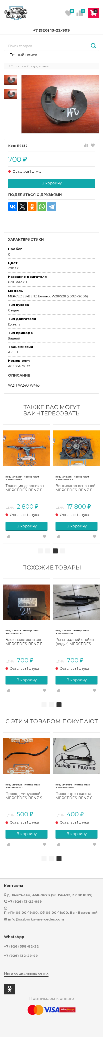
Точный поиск (23, 55)
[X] (22, 206)
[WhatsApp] (42, 206)
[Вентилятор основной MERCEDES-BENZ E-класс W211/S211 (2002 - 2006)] (76, 448)
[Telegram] (51, 206)
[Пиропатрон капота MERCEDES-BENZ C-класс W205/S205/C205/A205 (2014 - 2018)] (76, 756)
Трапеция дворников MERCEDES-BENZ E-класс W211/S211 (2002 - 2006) (27, 488)
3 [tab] (55, 550)
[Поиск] (93, 46)
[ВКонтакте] (12, 206)
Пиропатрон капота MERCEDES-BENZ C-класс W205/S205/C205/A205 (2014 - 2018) (75, 796)
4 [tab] (62, 550)
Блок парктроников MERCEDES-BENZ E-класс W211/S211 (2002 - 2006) (27, 642)
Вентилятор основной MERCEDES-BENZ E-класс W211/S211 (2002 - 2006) (77, 488)
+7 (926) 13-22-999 (51, 30)
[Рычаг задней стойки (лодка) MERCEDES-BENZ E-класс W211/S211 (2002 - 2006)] (76, 602)
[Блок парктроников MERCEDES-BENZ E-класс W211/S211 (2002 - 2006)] (26, 602)
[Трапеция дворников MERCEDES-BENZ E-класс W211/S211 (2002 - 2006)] (26, 448)
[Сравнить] (86, 145)
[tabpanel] (27, 483)
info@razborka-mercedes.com (36, 919)
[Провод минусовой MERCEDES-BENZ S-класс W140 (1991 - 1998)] (26, 756)
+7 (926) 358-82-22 (21, 946)
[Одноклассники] (32, 206)
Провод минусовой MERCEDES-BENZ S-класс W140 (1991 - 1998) (25, 796)
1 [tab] (40, 550)
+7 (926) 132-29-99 (21, 956)
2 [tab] (47, 550)
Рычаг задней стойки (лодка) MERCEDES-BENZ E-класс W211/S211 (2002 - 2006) (77, 642)
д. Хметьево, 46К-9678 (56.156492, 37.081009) (49, 895)
